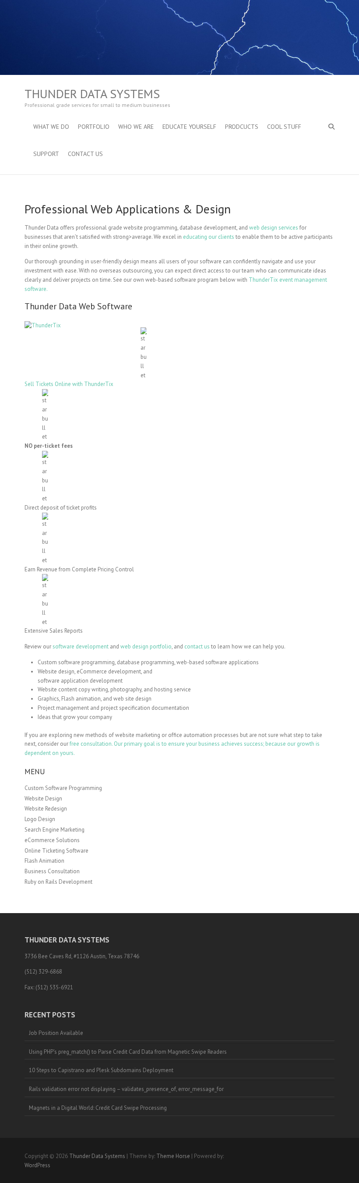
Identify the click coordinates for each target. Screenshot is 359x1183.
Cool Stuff (284, 127)
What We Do (51, 127)
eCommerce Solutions (52, 840)
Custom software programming (76, 662)
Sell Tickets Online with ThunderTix (69, 384)
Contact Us (85, 154)
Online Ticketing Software (56, 850)
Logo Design (40, 819)
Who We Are (136, 127)
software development (81, 646)
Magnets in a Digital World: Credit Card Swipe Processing (98, 1108)
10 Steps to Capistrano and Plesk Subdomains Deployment (101, 1070)
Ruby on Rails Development (58, 881)
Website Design (43, 798)
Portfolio (93, 127)
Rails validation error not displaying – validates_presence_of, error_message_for (126, 1089)
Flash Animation (44, 860)
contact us (197, 646)
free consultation (91, 743)
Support (46, 154)
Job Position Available (56, 1033)
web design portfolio (146, 646)
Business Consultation (52, 871)
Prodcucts (241, 127)
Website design (56, 671)
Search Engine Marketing (54, 829)
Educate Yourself (189, 127)
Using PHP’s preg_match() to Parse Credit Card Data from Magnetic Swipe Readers (128, 1051)
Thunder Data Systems (92, 94)
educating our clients (208, 237)
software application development (80, 680)
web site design (132, 698)
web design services (273, 227)
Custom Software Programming (63, 788)
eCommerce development (109, 671)
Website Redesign (46, 808)
